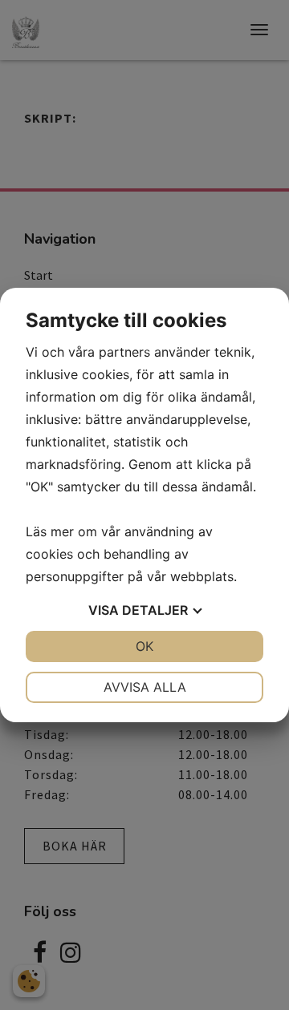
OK (144, 646)
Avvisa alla (145, 687)
